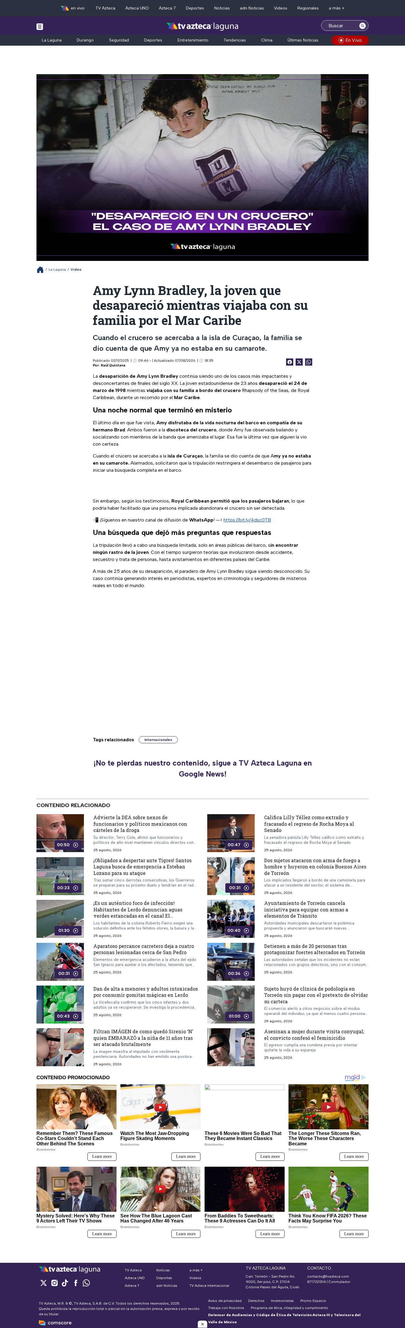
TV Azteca (105, 8)
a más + (337, 8)
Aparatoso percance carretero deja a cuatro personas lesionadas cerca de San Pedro (143, 949)
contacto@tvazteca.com (328, 1276)
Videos (280, 8)
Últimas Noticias (303, 40)
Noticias (222, 8)
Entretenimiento (193, 40)
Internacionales (158, 740)
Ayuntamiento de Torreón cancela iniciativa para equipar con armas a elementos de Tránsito (306, 909)
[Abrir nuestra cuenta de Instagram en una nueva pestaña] (54, 1282)
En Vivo (353, 40)
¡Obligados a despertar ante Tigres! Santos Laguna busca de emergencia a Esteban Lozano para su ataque (142, 866)
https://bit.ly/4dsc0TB (247, 520)
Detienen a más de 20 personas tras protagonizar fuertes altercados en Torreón (314, 949)
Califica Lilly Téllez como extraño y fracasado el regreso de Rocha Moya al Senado (309, 823)
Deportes (195, 8)
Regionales (308, 8)
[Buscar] (362, 25)
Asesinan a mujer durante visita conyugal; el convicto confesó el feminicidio (314, 1034)
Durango (85, 40)
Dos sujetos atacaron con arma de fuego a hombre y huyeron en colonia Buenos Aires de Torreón (315, 866)
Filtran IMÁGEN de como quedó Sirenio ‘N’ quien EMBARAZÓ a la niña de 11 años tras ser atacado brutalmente (143, 1037)
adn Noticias (252, 8)
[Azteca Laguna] (202, 26)
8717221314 (316, 1282)
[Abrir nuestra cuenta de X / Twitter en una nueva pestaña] (43, 1282)
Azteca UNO (137, 8)
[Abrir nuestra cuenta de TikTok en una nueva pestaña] (64, 1282)
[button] (202, 1324)
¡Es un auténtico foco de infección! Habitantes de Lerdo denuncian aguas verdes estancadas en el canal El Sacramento (137, 912)
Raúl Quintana (113, 365)
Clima (266, 40)
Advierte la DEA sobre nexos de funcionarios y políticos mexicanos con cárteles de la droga (140, 823)
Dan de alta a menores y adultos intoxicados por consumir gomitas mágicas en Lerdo (145, 992)
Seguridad (119, 40)
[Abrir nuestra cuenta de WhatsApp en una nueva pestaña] (86, 1282)
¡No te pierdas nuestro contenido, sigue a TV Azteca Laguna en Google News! (202, 768)
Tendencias (235, 40)
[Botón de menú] (39, 26)
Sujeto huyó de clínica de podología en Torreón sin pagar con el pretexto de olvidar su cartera (316, 995)
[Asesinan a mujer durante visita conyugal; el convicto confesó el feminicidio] (231, 1047)
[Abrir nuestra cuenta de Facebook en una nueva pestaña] (75, 1282)
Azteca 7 (167, 8)
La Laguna (52, 40)
